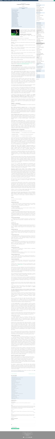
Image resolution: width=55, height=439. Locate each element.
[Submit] (54, 0)
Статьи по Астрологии (4, 1)
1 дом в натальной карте (14, 385)
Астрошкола (12, 0)
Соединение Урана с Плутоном (15, 24)
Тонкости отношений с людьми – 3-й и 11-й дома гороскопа (17, 393)
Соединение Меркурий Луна (15, 23)
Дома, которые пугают (14, 380)
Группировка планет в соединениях (15, 12)
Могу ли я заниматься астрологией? (15, 388)
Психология (5, 0)
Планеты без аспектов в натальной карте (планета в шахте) (17, 377)
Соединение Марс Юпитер (14, 13)
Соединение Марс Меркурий (15, 14)
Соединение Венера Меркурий (15, 16)
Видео (17, 0)
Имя (11, 424)
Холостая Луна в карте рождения (15, 392)
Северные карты (13, 394)
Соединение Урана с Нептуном (15, 25)
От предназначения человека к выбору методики (16, 379)
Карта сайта (27, 435)
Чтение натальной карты (9, 1)
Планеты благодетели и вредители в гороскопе (16, 378)
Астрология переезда (14, 387)
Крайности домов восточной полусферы (15, 395)
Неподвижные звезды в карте (14, 386)
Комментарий (12, 419)
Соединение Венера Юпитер (15, 15)
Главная (1, 1)
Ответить (34, 409)
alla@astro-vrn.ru (27, 434)
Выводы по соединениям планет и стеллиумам (17, 26)
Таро (15, 0)
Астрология (9, 0)
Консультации (20, 0)
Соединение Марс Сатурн (14, 17)
